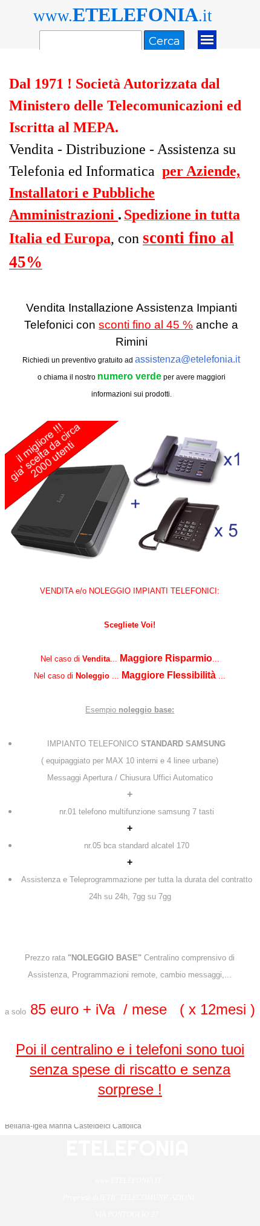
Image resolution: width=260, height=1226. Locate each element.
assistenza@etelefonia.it (187, 359)
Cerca (164, 41)
